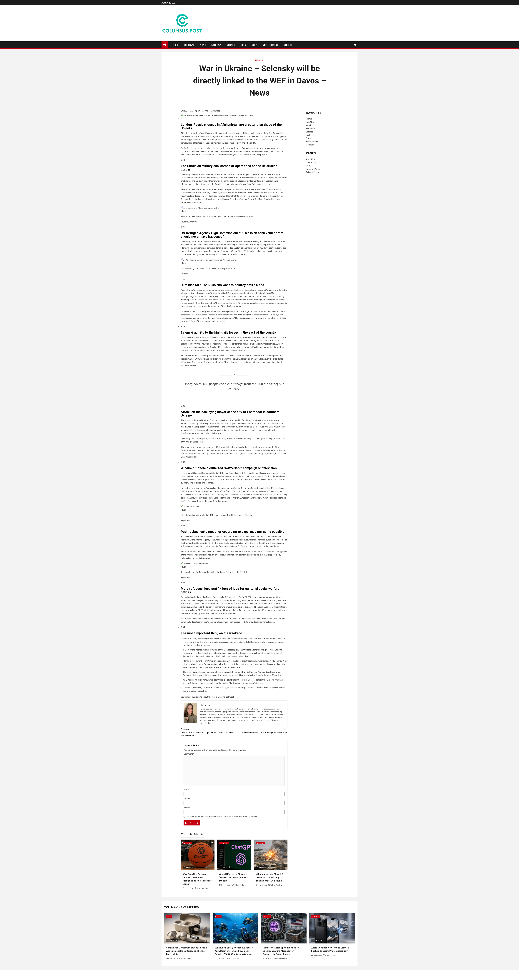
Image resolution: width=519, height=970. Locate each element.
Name (187, 789)
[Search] (355, 44)
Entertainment (270, 45)
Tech (243, 45)
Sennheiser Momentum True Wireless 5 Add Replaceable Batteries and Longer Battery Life (186, 951)
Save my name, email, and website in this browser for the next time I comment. (222, 816)
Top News (189, 45)
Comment (189, 753)
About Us (310, 159)
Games (218, 917)
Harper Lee (188, 111)
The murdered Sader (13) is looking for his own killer (263, 731)
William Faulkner (203, 888)
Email (187, 798)
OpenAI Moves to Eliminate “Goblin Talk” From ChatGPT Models (233, 877)
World (203, 45)
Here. (237, 696)
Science (231, 45)
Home (175, 45)
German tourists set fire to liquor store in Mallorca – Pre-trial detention (207, 732)
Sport (254, 45)
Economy (216, 45)
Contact (287, 45)
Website (188, 807)
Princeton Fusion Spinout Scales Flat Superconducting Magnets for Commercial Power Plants (281, 951)
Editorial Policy (313, 169)
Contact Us (311, 162)
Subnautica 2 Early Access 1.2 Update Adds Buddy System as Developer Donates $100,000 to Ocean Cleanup (234, 951)
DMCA (309, 165)
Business (315, 917)
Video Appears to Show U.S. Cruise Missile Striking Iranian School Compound (270, 877)
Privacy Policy (312, 172)
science (267, 917)
